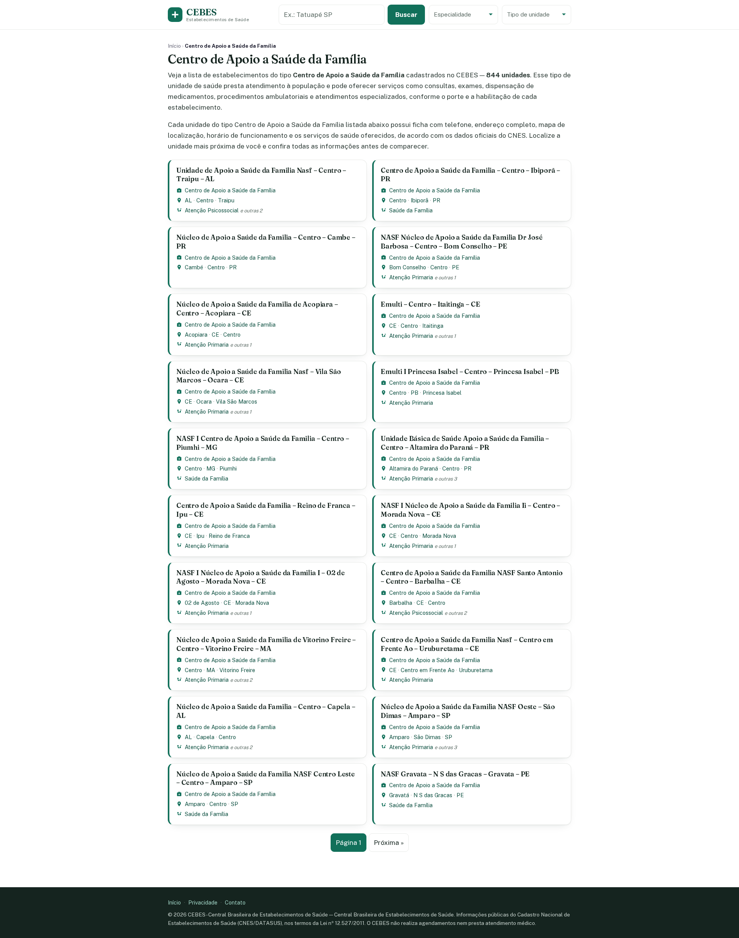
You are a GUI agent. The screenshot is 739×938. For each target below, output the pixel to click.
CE (215, 334)
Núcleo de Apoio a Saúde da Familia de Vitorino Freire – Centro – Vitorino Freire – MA (266, 644)
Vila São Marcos (236, 401)
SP (448, 737)
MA (210, 670)
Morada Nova (439, 535)
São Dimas (427, 737)
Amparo (399, 737)
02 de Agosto (202, 602)
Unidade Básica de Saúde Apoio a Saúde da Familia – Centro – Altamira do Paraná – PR (465, 442)
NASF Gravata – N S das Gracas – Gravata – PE (455, 774)
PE (455, 267)
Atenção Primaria (411, 277)
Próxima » (389, 842)
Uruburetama (476, 670)
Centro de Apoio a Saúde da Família (230, 190)
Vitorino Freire (237, 670)
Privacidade (202, 902)
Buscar (406, 14)
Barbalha (400, 602)
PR (436, 200)
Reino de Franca (229, 535)
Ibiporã (419, 200)
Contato (235, 902)
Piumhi (228, 468)
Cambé (194, 267)
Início (174, 46)
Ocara (204, 401)
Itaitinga (432, 325)
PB (414, 392)
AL (188, 200)
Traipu (226, 200)
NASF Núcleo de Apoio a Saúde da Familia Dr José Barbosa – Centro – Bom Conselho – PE (462, 241)
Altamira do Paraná (413, 468)
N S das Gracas (432, 795)
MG (210, 468)
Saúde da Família (411, 210)
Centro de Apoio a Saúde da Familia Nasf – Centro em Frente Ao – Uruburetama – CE (467, 644)
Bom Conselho (407, 267)
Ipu (200, 535)
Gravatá (399, 795)
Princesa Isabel (442, 392)
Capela (205, 737)
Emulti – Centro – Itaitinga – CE (430, 304)
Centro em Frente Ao (428, 670)
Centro (205, 200)
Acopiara (196, 334)
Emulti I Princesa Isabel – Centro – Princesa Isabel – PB (470, 371)
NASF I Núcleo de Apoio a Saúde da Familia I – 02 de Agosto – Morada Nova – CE (260, 577)
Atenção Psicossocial (212, 210)
